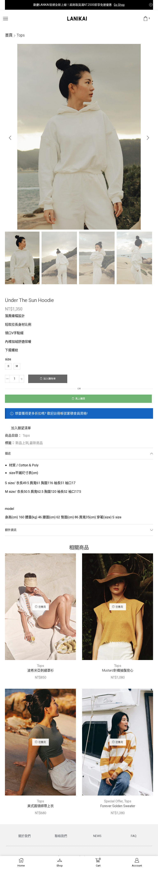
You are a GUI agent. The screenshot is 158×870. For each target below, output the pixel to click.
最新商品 (36, 443)
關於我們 (24, 836)
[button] (10, 138)
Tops (21, 35)
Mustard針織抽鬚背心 (117, 670)
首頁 (9, 35)
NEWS (97, 836)
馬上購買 (80, 399)
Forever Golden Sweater (117, 806)
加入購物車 (49, 379)
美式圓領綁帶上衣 (40, 806)
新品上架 (22, 443)
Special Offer (113, 801)
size (8, 359)
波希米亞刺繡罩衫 (40, 670)
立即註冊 (112, 5)
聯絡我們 (61, 836)
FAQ (133, 836)
